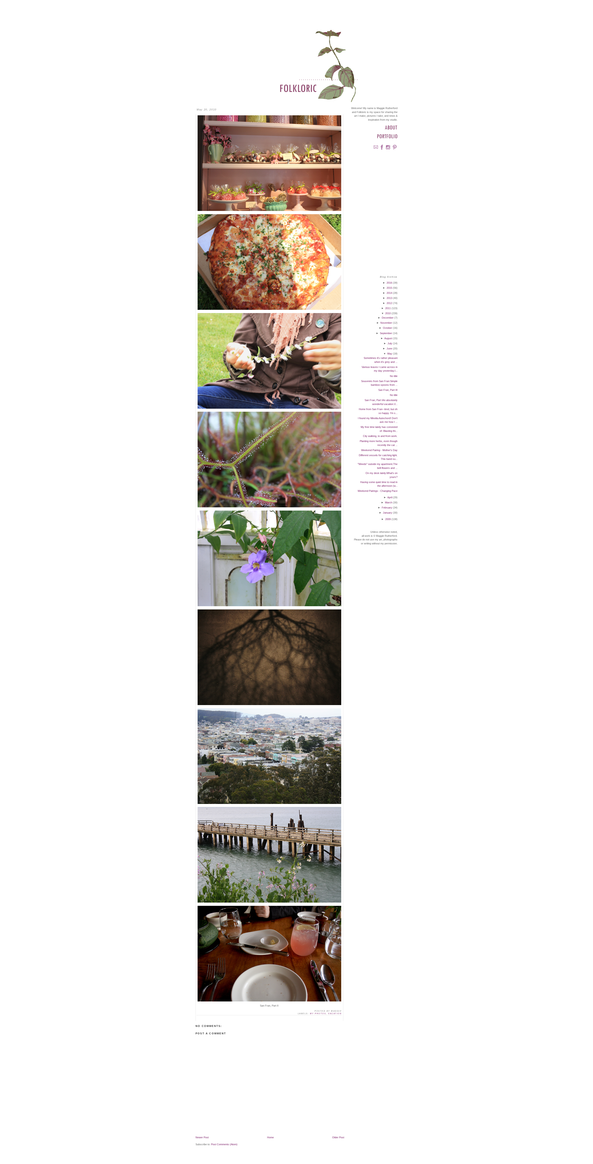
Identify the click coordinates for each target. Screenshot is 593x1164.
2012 (390, 303)
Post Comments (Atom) (224, 1144)
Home (270, 1137)
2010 (388, 313)
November (386, 322)
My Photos (318, 1014)
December (388, 317)
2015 (390, 287)
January (388, 512)
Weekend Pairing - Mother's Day (379, 450)
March (389, 502)
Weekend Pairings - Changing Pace (377, 490)
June (390, 348)
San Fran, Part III (387, 390)
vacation (335, 1014)
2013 (390, 298)
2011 (388, 308)
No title (393, 376)
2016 (390, 282)
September (386, 333)
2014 (390, 293)
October (388, 327)
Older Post (338, 1137)
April (390, 497)
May (390, 353)
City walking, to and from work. (380, 436)
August (388, 338)
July (390, 343)
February (387, 507)
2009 (388, 519)
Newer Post (202, 1137)
